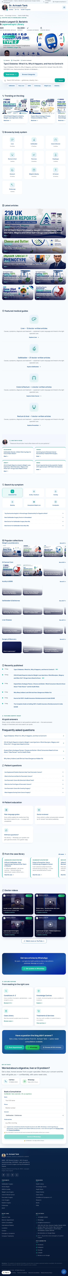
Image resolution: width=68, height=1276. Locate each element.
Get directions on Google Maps (46, 1233)
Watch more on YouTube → (35, 941)
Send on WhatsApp (34, 1137)
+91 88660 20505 (43, 1217)
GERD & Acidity (6, 1189)
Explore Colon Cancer (33, 396)
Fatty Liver (21, 85)
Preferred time (8, 1119)
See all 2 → (63, 581)
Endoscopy (37, 85)
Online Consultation (7, 1222)
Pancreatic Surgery (7, 1197)
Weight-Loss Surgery (8, 1192)
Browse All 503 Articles (53, 1047)
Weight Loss (47, 85)
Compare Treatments (8, 1236)
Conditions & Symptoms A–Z (44, 1197)
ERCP (3, 1208)
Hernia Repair (5, 1186)
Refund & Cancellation (33, 1272)
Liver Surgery (5, 1200)
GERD (29, 85)
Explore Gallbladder (33, 366)
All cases (61, 854)
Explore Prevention (33, 425)
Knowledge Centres (10, 15)
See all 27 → (62, 600)
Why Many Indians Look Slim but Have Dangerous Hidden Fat (32, 692)
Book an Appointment (8, 1220)
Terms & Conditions (14, 1130)
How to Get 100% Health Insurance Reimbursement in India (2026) (34, 698)
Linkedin (40, 1252)
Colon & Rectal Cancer (8, 1194)
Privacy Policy (60, 1128)
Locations (4, 1228)
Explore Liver (33, 337)
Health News (39, 1189)
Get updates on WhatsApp (35, 968)
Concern (6, 1112)
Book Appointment (15, 1047)
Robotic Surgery (6, 1202)
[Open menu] (64, 7)
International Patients (8, 1225)
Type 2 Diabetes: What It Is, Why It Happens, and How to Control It (34, 669)
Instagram (40, 1247)
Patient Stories (40, 1192)
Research (38, 1200)
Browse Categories (28, 74)
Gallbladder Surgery (7, 1184)
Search (60, 80)
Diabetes (57, 85)
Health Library (40, 1184)
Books (37, 1202)
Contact (4, 1230)
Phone (6, 1104)
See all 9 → (63, 543)
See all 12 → (62, 620)
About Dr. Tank (6, 1217)
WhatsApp (33, 1047)
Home (1, 15)
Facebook (40, 1244)
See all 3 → (63, 639)
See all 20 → (62, 562)
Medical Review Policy (46, 1272)
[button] (17, 904)
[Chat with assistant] (63, 1271)
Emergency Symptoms (8, 1233)
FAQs (37, 1205)
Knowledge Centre (41, 1186)
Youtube (40, 1250)
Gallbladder (12, 85)
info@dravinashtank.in (60, 1)
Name (5, 1097)
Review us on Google (44, 1255)
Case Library (39, 1194)
